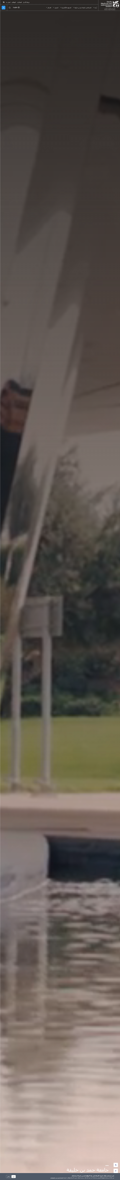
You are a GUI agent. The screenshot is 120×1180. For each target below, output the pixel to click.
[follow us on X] (116, 1165)
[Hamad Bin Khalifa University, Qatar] (110, 5)
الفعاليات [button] (19, 2)
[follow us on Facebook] (116, 1171)
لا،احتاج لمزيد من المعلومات (57, 1178)
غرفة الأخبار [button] (26, 2)
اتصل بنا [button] (8, 2)
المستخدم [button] (3, 7)
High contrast (3, 2)
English (15, 7)
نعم (14, 1176)
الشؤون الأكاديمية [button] (66, 7)
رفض (8, 1176)
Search (9, 7)
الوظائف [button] (14, 2)
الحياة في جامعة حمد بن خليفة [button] (83, 7)
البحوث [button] (56, 7)
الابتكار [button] (49, 7)
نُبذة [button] (96, 7)
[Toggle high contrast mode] (4, 2)
